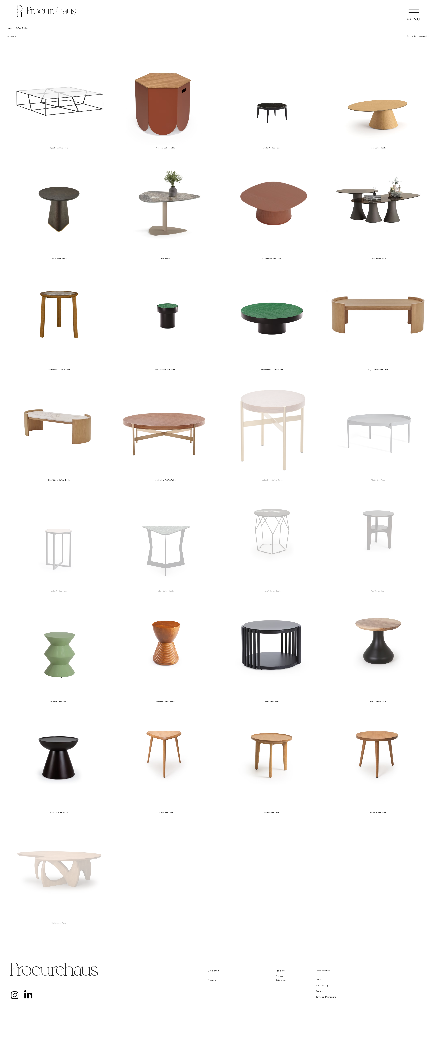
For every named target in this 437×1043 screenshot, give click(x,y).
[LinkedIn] (28, 995)
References (281, 980)
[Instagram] (15, 995)
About (318, 980)
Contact (319, 991)
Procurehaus (52, 12)
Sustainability (322, 986)
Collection (213, 971)
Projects (280, 971)
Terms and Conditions (326, 997)
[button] (414, 11)
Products (212, 980)
